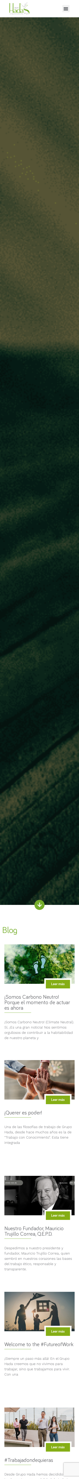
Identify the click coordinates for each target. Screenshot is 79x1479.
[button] (66, 8)
